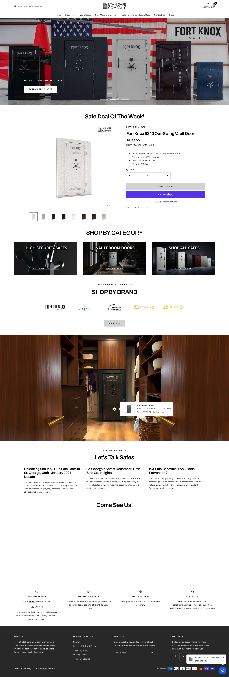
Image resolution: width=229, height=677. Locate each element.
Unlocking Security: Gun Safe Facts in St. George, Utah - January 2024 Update (52, 473)
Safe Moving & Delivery (106, 15)
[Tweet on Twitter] (143, 208)
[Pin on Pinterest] (138, 208)
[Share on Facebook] (135, 208)
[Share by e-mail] (147, 207)
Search (76, 642)
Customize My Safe (40, 89)
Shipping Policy (81, 650)
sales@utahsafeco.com (184, 605)
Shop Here (70, 15)
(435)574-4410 (208, 7)
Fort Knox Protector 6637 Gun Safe (154, 408)
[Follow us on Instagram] (183, 656)
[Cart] (213, 4)
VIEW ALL (114, 323)
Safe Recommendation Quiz (136, 15)
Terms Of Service (81, 659)
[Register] (152, 653)
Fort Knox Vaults (135, 127)
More (171, 15)
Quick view (158, 412)
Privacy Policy (80, 654)
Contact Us (159, 15)
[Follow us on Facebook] (175, 656)
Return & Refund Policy (84, 646)
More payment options (166, 201)
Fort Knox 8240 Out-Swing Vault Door (160, 133)
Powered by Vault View (44, 669)
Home (58, 15)
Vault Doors (85, 15)
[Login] (208, 4)
